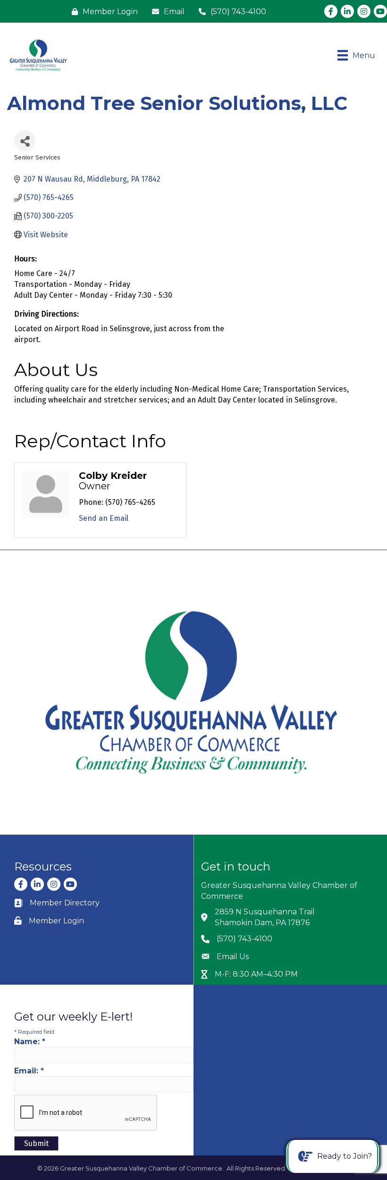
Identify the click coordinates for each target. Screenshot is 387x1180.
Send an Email (103, 518)
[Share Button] (24, 140)
